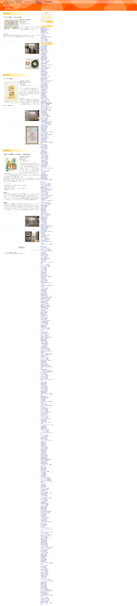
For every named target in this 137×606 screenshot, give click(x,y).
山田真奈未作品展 (44, 343)
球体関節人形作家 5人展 (45, 365)
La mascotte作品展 (44, 45)
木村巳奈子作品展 (44, 315)
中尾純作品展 (43, 310)
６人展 (42, 34)
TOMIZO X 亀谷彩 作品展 (46, 202)
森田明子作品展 (44, 508)
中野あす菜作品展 (44, 544)
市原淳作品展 (43, 209)
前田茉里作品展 (44, 138)
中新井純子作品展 (44, 175)
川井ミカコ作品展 (44, 40)
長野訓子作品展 (44, 49)
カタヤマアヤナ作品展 (45, 61)
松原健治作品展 (44, 451)
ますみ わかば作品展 (45, 570)
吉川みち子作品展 (44, 377)
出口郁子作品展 (44, 54)
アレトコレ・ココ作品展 (45, 116)
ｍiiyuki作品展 (43, 55)
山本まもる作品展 (44, 386)
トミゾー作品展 (44, 257)
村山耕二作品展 (44, 319)
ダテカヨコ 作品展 (44, 359)
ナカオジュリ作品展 (44, 155)
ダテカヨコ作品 (44, 525)
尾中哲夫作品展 (44, 46)
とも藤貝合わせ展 (44, 92)
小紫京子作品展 (44, 82)
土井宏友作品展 (44, 147)
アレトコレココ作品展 (45, 99)
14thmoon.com (7, 253)
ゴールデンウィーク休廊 (45, 548)
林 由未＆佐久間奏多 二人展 (46, 188)
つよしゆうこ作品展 (44, 546)
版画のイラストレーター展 (46, 249)
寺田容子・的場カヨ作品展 (46, 337)
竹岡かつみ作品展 (44, 146)
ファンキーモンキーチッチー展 (47, 424)
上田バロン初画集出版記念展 (46, 353)
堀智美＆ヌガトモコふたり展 (46, 80)
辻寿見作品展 (43, 93)
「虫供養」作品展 (44, 156)
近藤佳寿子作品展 (44, 86)
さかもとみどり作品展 (45, 67)
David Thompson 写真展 (45, 348)
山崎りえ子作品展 (44, 62)
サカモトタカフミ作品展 (45, 579)
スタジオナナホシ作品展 (45, 350)
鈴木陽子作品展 (44, 246)
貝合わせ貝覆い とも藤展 (46, 276)
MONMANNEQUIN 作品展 (46, 36)
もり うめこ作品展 (44, 571)
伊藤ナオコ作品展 (44, 569)
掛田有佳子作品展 (44, 573)
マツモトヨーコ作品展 (45, 81)
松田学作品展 (43, 182)
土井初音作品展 (44, 101)
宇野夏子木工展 (44, 50)
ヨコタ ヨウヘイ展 (44, 415)
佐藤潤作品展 (43, 326)
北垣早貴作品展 (44, 485)
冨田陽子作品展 (44, 575)
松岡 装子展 (43, 490)
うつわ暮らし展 (44, 223)
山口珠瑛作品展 (44, 89)
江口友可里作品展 (44, 446)
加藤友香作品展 (44, 444)
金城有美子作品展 (44, 85)
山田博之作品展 (44, 421)
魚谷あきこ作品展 (44, 355)
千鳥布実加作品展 (44, 540)
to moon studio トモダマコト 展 (46, 531)
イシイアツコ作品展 (44, 159)
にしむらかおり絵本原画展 (46, 480)
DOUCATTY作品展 (44, 378)
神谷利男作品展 (44, 392)
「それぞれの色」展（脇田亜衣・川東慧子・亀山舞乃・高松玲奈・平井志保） (47, 372)
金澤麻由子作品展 (44, 57)
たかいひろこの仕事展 (45, 477)
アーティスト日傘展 (44, 504)
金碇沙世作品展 (44, 539)
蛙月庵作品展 (43, 199)
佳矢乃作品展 (43, 476)
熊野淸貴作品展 (44, 341)
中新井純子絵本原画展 (45, 258)
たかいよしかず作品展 (45, 264)
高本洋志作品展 (44, 58)
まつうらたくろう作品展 (45, 183)
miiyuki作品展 (43, 90)
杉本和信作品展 (44, 561)
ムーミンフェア (44, 578)
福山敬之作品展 (44, 79)
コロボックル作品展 (44, 192)
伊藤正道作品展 (44, 396)
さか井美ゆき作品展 (44, 33)
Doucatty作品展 (43, 291)
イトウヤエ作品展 (44, 344)
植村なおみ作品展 (44, 152)
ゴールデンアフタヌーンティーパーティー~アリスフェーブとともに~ (47, 529)
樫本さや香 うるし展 (45, 304)
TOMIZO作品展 (44, 48)
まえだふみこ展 (44, 271)
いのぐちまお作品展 (44, 137)
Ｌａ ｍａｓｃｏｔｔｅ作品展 (47, 580)
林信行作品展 (43, 486)
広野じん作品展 (44, 270)
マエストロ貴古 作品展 (45, 204)
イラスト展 (43, 173)
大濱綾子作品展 (44, 221)
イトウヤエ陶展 (44, 222)
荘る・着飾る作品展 (44, 593)
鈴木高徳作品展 (44, 153)
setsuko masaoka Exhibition (45, 186)
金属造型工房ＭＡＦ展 (45, 599)
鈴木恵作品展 (43, 515)
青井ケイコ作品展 (44, 117)
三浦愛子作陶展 (44, 125)
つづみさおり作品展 (44, 517)
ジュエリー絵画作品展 (45, 239)
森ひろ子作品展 (44, 551)
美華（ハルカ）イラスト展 (46, 64)
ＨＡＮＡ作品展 (44, 568)
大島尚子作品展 (44, 582)
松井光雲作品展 (44, 346)
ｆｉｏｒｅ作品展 (44, 565)
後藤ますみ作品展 (44, 77)
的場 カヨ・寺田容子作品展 (46, 134)
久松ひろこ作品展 (44, 388)
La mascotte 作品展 (44, 84)
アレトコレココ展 (44, 324)
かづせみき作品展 (44, 413)
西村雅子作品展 (44, 457)
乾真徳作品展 (43, 583)
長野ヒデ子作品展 (44, 338)
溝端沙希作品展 (44, 426)
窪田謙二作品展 (44, 59)
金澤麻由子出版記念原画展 (46, 102)
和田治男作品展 (44, 75)
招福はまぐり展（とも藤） (46, 214)
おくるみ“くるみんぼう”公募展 (47, 547)
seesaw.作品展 (43, 472)
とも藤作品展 (43, 53)
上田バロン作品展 (44, 538)
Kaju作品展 (43, 233)
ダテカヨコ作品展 (44, 39)
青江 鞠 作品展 (44, 364)
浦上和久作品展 (44, 510)
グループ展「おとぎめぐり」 (46, 320)
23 (43, 20)
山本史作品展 (43, 516)
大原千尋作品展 (44, 559)
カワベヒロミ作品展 (44, 410)
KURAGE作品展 (44, 387)
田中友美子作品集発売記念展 (46, 226)
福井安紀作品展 (44, 587)
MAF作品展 (43, 557)
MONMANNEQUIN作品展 (46, 110)
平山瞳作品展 (43, 219)
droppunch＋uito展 (44, 98)
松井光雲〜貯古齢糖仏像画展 (46, 103)
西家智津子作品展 (44, 178)
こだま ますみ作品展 (45, 213)
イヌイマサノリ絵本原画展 (46, 479)
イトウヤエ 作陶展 (44, 308)
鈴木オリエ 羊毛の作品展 (45, 184)
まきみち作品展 (44, 141)
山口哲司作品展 (44, 38)
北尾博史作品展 (44, 71)
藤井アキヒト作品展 (44, 255)
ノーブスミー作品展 (44, 431)
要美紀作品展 (43, 217)
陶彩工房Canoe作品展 (45, 29)
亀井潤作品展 (43, 560)
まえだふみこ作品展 (44, 533)
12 (48, 17)
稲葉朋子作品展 (44, 135)
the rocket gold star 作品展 (45, 235)
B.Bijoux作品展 (43, 267)
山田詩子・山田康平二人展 (46, 411)
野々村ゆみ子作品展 (44, 52)
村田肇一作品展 (44, 224)
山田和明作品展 (44, 494)
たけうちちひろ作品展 (45, 430)
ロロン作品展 (43, 35)
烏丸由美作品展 (44, 111)
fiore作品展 (43, 70)
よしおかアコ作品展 (44, 375)
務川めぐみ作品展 (44, 119)
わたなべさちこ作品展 (45, 299)
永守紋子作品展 (44, 475)
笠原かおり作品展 (44, 543)
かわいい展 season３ (44, 311)
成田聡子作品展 (44, 555)
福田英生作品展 (44, 592)
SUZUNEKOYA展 (44, 88)
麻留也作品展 (43, 31)
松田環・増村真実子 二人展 (46, 493)
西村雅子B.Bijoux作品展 (45, 306)
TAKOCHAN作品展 (44, 126)
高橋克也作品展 (44, 391)
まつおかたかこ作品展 (45, 471)
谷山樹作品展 (43, 566)
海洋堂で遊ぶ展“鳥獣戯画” (46, 459)
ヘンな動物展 (43, 473)
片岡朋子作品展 (44, 95)
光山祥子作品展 (44, 129)
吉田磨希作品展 (44, 30)
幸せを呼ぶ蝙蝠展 (44, 322)
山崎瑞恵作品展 (44, 542)
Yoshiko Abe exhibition (45, 301)
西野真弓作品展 (44, 454)
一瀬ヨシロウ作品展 (44, 574)
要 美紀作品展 (44, 144)
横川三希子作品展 (44, 68)
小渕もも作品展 (44, 259)
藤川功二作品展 (44, 584)
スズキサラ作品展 (44, 342)
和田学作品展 (43, 208)
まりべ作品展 (43, 453)
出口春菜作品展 (44, 519)
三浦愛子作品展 (44, 66)
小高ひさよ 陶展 (44, 106)
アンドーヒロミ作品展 (45, 418)
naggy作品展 (43, 94)
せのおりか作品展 (44, 588)
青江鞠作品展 (43, 236)
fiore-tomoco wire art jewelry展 (46, 42)
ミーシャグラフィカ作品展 (46, 124)
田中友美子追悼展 (44, 458)
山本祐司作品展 (44, 63)
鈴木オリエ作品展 (44, 275)
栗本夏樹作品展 (44, 27)
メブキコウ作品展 (44, 495)
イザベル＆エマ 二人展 (45, 76)
